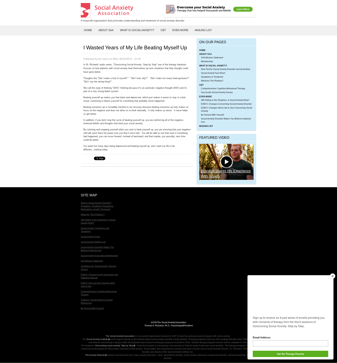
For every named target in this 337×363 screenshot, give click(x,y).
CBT (163, 30)
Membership (207, 61)
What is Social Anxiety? (137, 30)
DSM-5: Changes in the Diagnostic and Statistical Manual (99, 276)
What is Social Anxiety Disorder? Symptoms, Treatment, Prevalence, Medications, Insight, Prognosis (97, 206)
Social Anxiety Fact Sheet (213, 73)
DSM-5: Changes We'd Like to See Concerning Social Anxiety (226, 109)
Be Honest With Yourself (212, 115)
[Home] (107, 16)
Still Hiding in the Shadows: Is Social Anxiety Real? (225, 100)
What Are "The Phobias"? (93, 214)
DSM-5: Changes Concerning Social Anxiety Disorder (226, 104)
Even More (180, 30)
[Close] (332, 276)
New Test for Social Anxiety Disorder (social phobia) (225, 69)
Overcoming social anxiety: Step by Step (115, 345)
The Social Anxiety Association (120, 336)
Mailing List (203, 30)
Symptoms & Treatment (212, 77)
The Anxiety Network (96, 355)
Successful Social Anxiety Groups (217, 92)
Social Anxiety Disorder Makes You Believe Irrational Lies (226, 120)
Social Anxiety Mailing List (93, 242)
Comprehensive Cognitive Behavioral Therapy (223, 88)
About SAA (106, 30)
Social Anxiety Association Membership (99, 255)
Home (88, 30)
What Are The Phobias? (212, 81)
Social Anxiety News (90, 237)
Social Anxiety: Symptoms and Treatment (95, 230)
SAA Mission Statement (212, 57)
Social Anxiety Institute (98, 339)
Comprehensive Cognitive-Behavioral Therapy (99, 293)
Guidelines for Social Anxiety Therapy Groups (98, 268)
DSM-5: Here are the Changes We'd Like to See (98, 284)
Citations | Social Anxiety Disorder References (97, 301)
